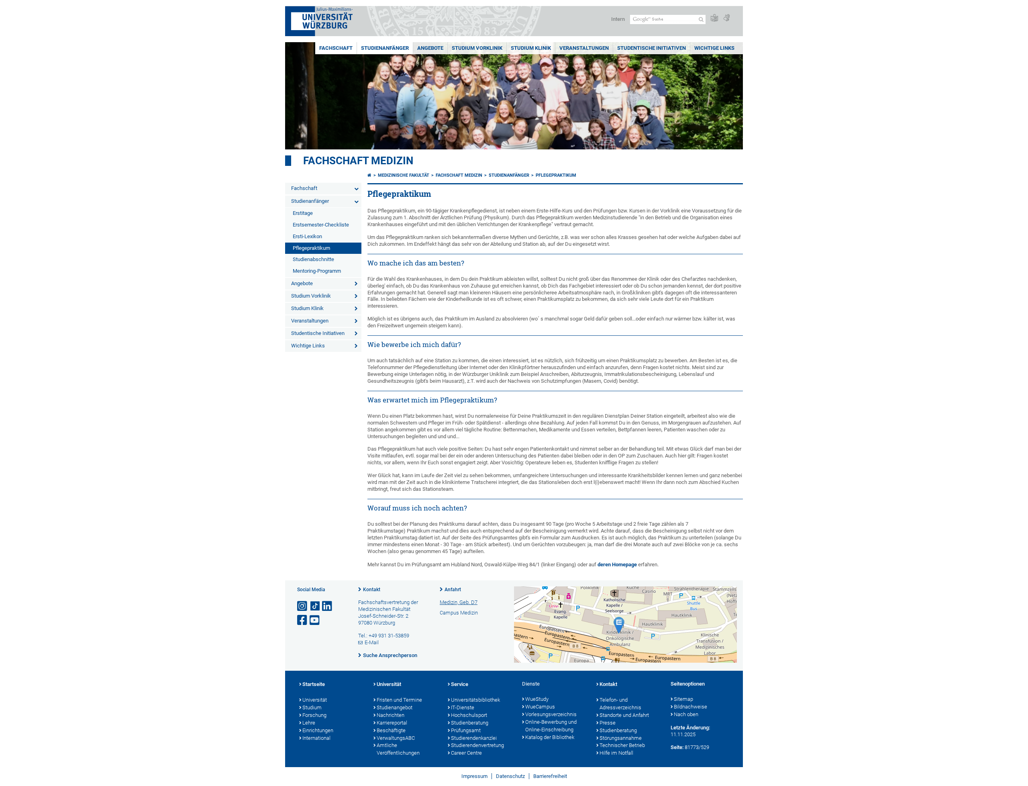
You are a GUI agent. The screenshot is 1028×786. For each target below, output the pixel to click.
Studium (312, 707)
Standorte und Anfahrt (624, 715)
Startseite (313, 684)
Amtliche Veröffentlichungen (398, 749)
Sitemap (683, 699)
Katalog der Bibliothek (549, 737)
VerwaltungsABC (396, 738)
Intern (618, 19)
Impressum (474, 776)
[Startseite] (369, 175)
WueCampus (540, 707)
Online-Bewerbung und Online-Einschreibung (551, 726)
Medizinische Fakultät (403, 175)
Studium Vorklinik (477, 48)
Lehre (308, 723)
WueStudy (537, 699)
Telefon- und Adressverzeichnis (620, 703)
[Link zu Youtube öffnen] (315, 620)
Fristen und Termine (399, 700)
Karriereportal (392, 723)
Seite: (677, 747)
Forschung (314, 715)
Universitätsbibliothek (475, 700)
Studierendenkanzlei (474, 738)
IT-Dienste (462, 707)
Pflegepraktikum (311, 248)
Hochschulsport (469, 715)
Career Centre (466, 753)
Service (459, 684)
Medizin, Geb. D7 (458, 602)
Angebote (430, 48)
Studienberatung (469, 723)
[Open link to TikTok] (315, 606)
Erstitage (303, 213)
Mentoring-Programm (317, 271)
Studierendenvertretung (477, 745)
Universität (314, 700)
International (316, 738)
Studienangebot (394, 707)
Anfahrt (453, 589)
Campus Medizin (459, 613)
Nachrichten (390, 715)
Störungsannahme (621, 738)
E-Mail (372, 642)
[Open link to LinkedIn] (327, 606)
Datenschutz (510, 776)
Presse (608, 723)
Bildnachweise (690, 707)
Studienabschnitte (313, 259)
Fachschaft (336, 48)
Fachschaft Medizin (358, 161)
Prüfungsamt (466, 730)
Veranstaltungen (584, 48)
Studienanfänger (385, 48)
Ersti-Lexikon (307, 236)
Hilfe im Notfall (616, 753)
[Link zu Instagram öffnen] (302, 606)
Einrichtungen (317, 730)
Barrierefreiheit (550, 776)
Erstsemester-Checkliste (321, 225)
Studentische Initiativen (651, 48)
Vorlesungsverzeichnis (551, 714)
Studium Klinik (531, 48)
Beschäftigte (391, 730)
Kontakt (371, 589)
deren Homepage (617, 564)
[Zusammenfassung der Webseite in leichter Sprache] (714, 18)
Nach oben (686, 714)
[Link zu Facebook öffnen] (302, 620)
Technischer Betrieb (622, 745)
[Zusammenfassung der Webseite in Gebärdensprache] (726, 18)
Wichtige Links (714, 48)
